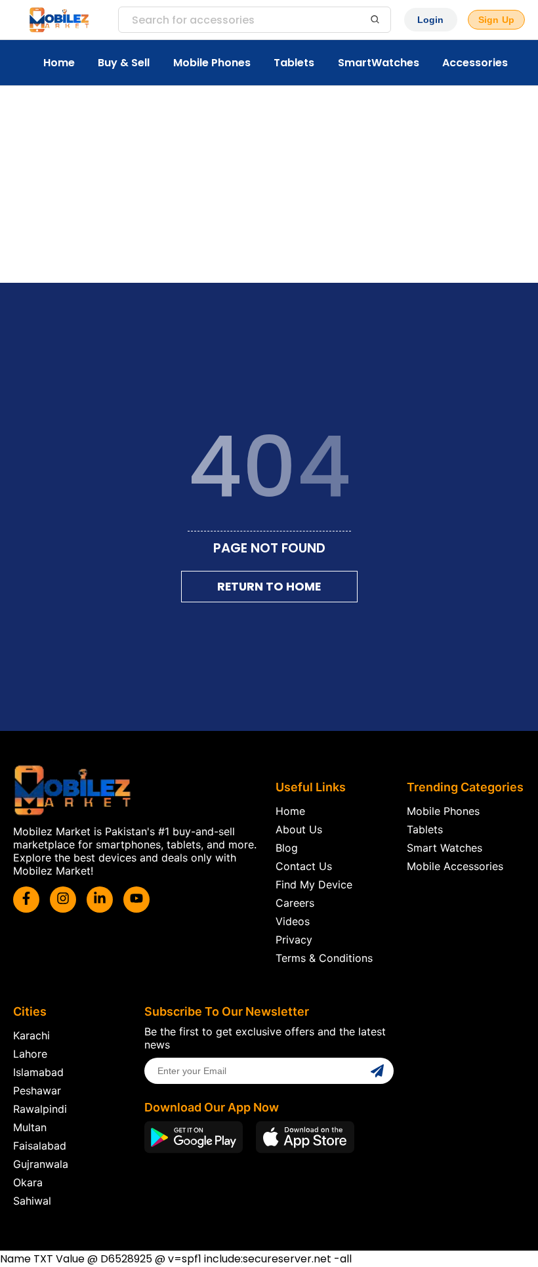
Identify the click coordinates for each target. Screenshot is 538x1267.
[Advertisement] (269, 184)
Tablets (294, 62)
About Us (299, 829)
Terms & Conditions (324, 958)
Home (59, 62)
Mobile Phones (212, 62)
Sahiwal (32, 1200)
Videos (293, 921)
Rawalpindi (40, 1108)
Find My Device (314, 884)
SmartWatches (378, 62)
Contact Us (304, 866)
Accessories (475, 62)
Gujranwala (40, 1164)
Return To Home (269, 586)
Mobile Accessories (455, 866)
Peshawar (37, 1090)
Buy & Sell (124, 62)
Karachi (31, 1035)
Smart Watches (444, 847)
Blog (287, 847)
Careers (295, 902)
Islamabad (38, 1072)
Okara (28, 1182)
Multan (30, 1127)
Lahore (30, 1053)
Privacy (294, 939)
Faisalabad (39, 1145)
